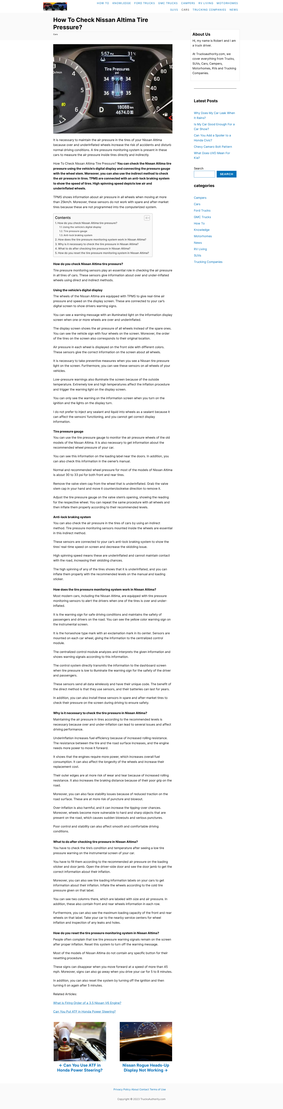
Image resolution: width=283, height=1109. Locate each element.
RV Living (200, 249)
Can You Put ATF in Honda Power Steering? (84, 1011)
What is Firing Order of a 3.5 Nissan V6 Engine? (87, 1003)
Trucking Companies (208, 262)
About (135, 1089)
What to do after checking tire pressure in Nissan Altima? (94, 248)
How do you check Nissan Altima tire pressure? (87, 223)
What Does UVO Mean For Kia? (212, 155)
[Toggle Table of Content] (145, 218)
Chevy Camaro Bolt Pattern (213, 146)
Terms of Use (158, 1089)
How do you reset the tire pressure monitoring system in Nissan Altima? (103, 253)
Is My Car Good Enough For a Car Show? (214, 127)
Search (199, 168)
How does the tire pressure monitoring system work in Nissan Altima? (102, 239)
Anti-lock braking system (78, 235)
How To (199, 223)
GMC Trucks (202, 217)
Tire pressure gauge (75, 231)
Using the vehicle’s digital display (82, 227)
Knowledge (201, 229)
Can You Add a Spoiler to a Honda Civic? (212, 138)
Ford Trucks (202, 210)
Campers (200, 197)
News (198, 242)
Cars (55, 34)
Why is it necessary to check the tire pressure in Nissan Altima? (98, 244)
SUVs (197, 255)
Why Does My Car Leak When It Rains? (214, 115)
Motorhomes (203, 236)
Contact (144, 1089)
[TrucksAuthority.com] (62, 6)
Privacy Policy (122, 1089)
